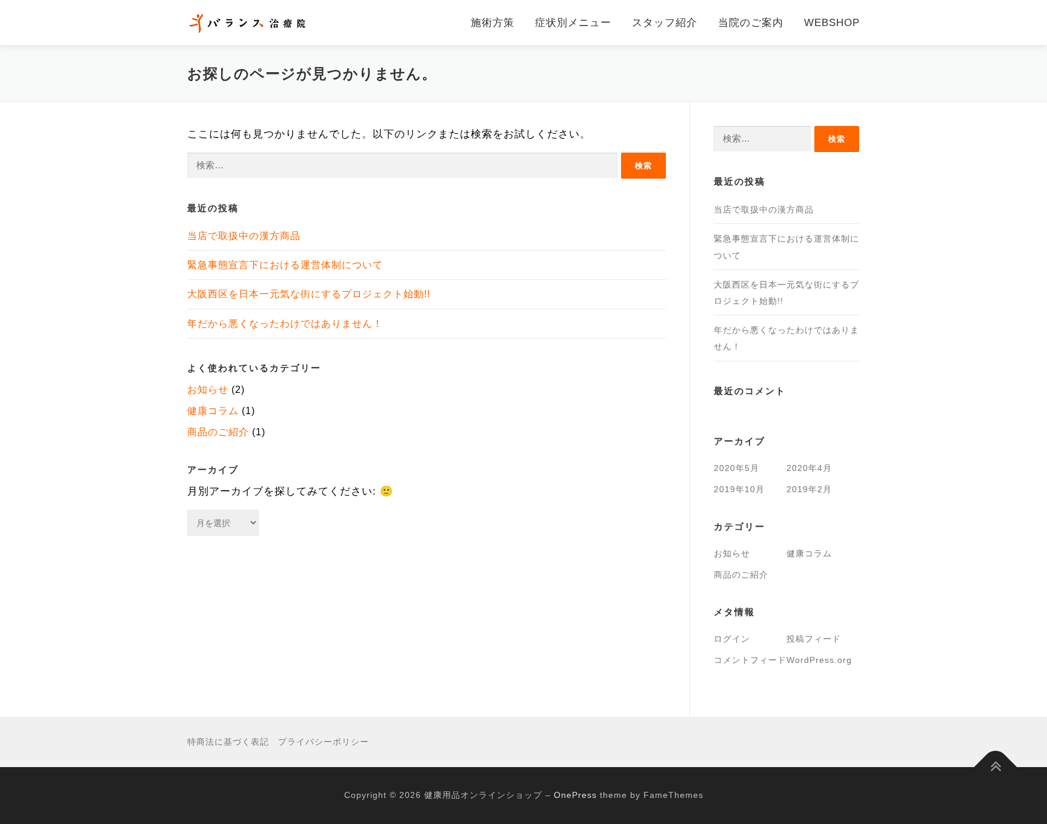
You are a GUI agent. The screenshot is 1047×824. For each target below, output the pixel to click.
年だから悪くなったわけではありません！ (285, 323)
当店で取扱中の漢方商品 (244, 236)
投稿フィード (813, 639)
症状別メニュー (573, 22)
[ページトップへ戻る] (995, 767)
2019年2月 (809, 489)
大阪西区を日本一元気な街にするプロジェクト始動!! (308, 294)
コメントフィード (750, 660)
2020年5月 (736, 468)
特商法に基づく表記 (228, 742)
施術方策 (492, 22)
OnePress (575, 795)
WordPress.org (819, 660)
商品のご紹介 (218, 432)
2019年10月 (739, 489)
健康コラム (213, 411)
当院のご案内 (750, 22)
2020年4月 (809, 468)
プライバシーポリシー (323, 742)
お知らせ (207, 389)
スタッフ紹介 (664, 22)
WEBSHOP (832, 22)
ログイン (732, 639)
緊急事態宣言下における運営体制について (285, 265)
